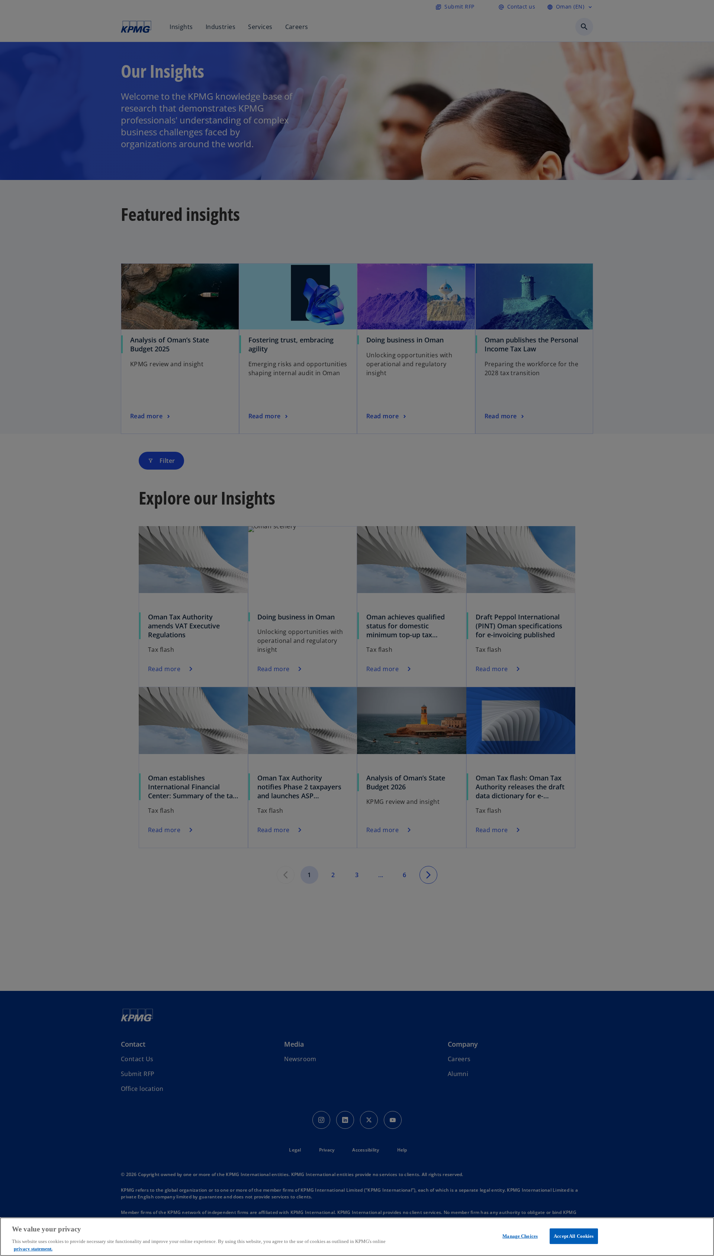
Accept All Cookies (574, 1236)
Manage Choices (520, 1236)
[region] (357, 1236)
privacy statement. (33, 1248)
